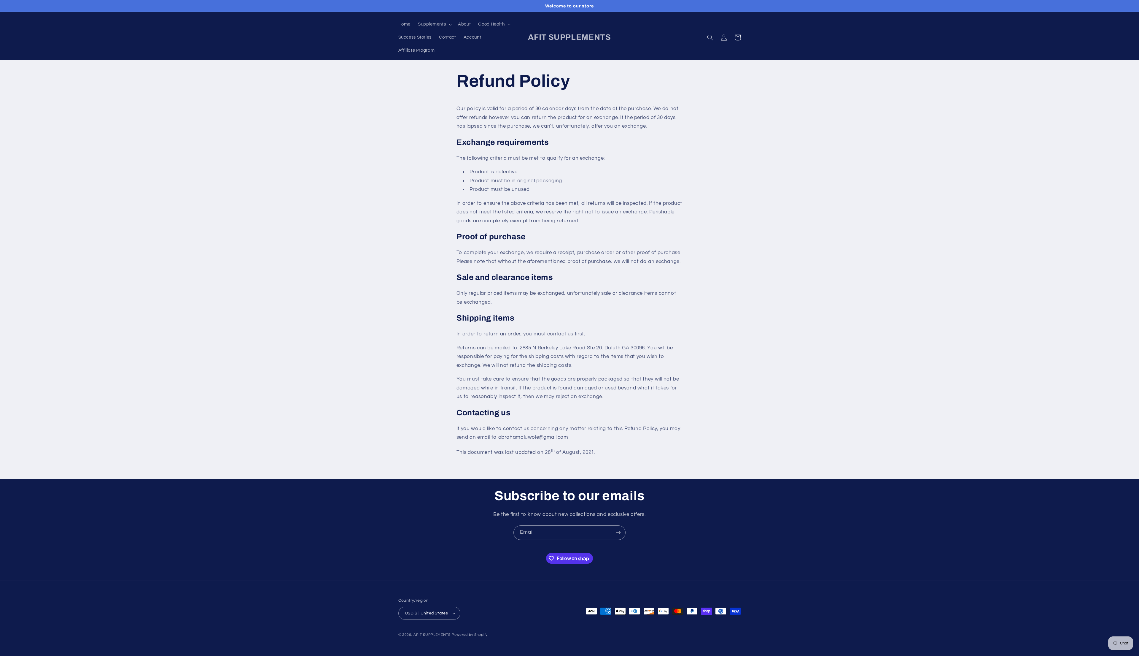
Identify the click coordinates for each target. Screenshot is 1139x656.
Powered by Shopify (470, 634)
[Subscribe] (618, 532)
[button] (434, 24)
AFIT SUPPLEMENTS (432, 634)
